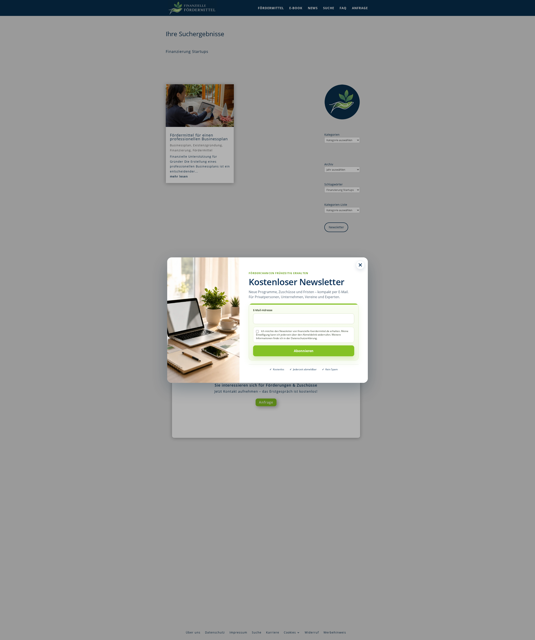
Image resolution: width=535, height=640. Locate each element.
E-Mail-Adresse (262, 310)
